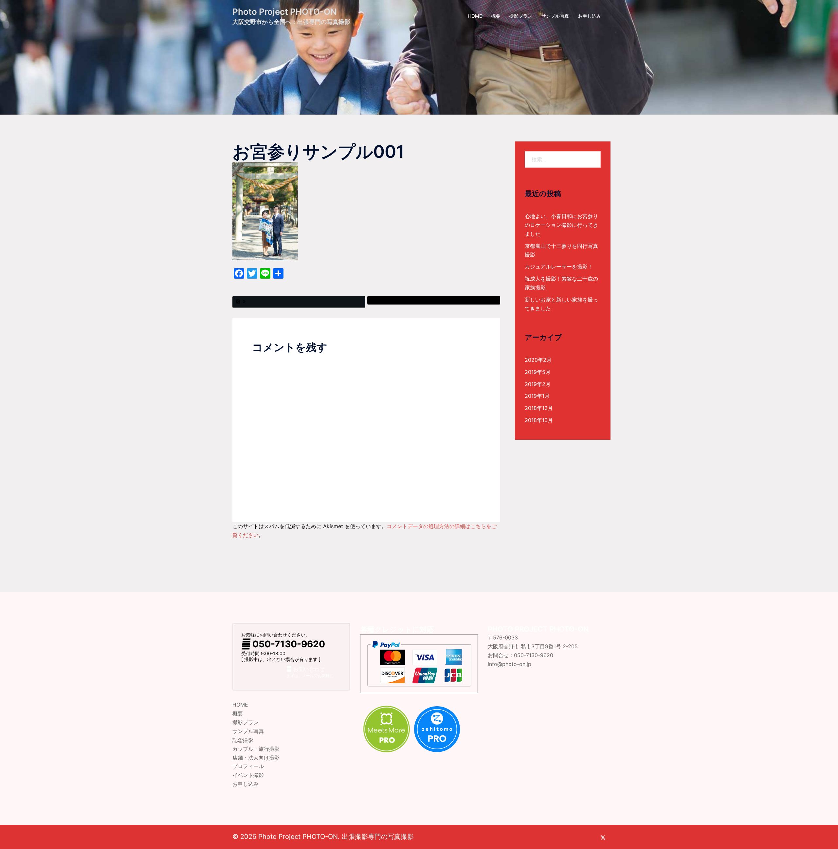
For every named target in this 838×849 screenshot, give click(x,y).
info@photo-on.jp (509, 664)
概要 (495, 16)
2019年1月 (537, 396)
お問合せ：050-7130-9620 (520, 655)
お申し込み (589, 16)
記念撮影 (242, 740)
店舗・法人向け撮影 (256, 757)
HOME (475, 16)
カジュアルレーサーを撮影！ (559, 266)
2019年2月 (538, 384)
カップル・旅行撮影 (256, 749)
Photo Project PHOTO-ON (284, 12)
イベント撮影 (248, 775)
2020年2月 (538, 360)
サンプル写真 (555, 16)
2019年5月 (538, 372)
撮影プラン (520, 16)
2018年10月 (539, 420)
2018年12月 (539, 408)
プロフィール (248, 766)
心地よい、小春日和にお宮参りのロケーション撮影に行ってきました (561, 225)
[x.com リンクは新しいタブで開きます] (603, 836)
